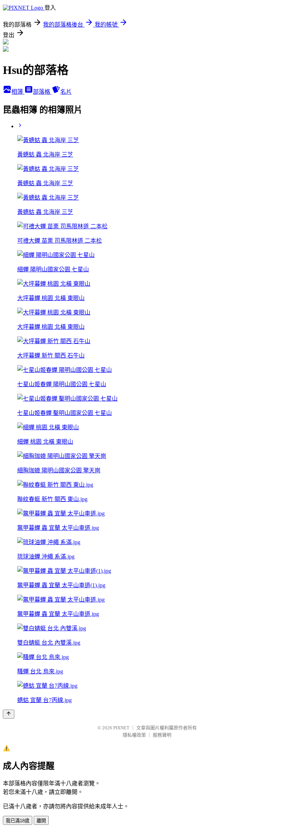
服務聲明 (162, 735)
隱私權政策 (134, 735)
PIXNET (121, 727)
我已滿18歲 (17, 820)
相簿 (17, 92)
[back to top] (8, 714)
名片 (66, 92)
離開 (41, 820)
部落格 (42, 92)
